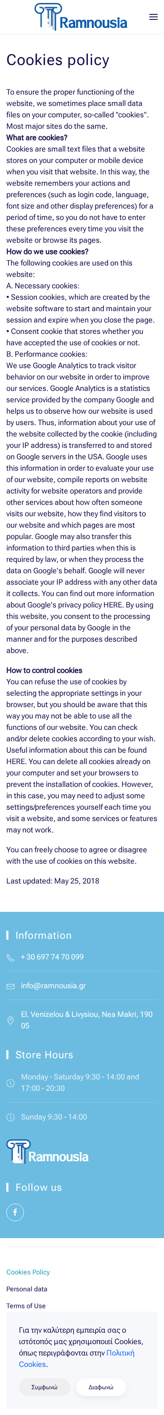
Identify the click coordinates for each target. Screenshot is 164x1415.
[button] (153, 17)
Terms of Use (26, 1306)
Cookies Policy (28, 1272)
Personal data (27, 1289)
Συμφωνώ (45, 1387)
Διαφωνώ (101, 1387)
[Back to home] (82, 17)
